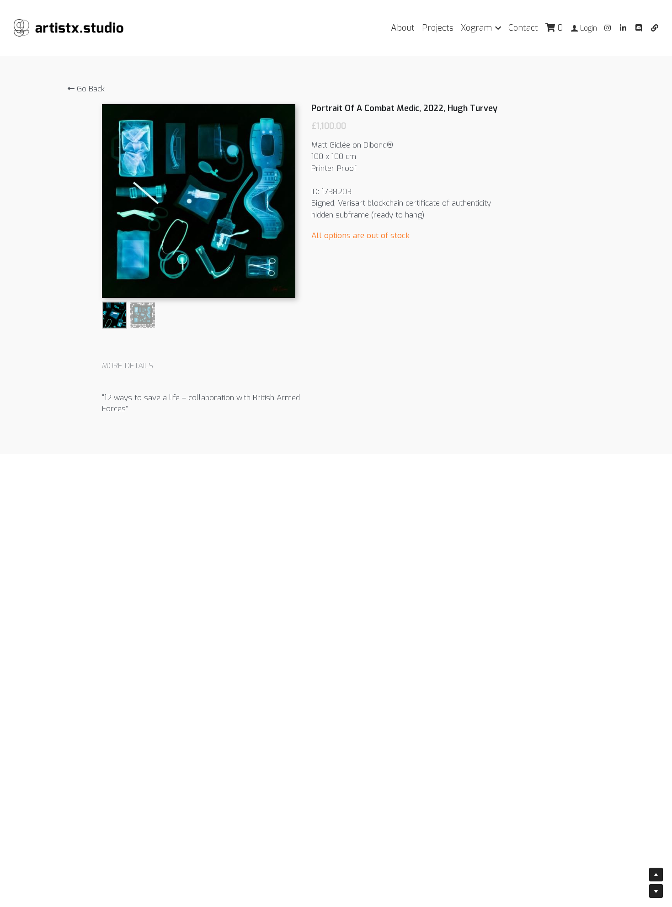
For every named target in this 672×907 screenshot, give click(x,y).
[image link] (68, 27)
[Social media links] (607, 28)
